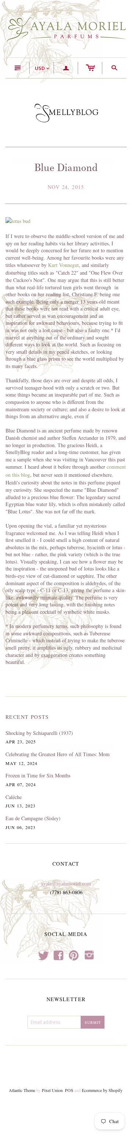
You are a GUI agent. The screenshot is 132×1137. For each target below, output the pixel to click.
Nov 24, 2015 (66, 186)
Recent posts (27, 716)
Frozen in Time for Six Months (38, 775)
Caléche (14, 797)
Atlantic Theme (22, 1090)
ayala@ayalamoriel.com (66, 883)
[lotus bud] (18, 220)
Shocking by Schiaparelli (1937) (39, 732)
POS (69, 1090)
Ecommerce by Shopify (102, 1090)
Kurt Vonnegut (63, 264)
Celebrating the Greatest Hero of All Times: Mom (58, 754)
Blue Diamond (66, 167)
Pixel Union (52, 1090)
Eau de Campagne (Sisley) (33, 818)
